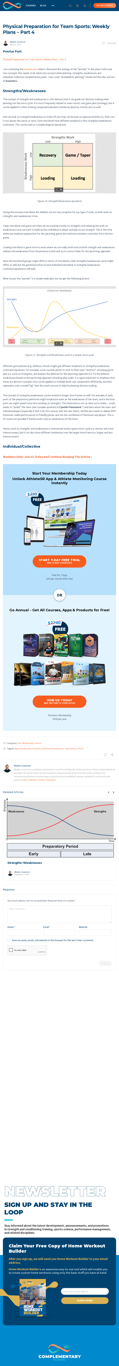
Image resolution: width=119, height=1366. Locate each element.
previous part (31, 69)
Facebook (51, 779)
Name (11, 927)
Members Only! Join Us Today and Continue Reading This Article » (47, 457)
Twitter (41, 779)
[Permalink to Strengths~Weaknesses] (59, 827)
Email (23, 779)
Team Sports (70, 748)
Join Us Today (59, 701)
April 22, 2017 (15, 44)
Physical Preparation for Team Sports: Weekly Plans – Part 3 (34, 59)
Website (83, 927)
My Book (47, 748)
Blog (43, 5)
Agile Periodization (23, 748)
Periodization (58, 748)
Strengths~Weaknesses (24, 863)
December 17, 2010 (21, 874)
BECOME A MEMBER (105, 5)
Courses (31, 5)
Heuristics (37, 748)
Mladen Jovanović (17, 42)
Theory (80, 748)
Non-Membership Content (30, 743)
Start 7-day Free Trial (59, 561)
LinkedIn (32, 779)
